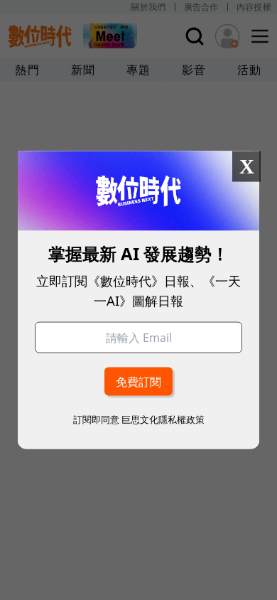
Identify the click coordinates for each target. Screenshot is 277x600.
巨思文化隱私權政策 (163, 418)
